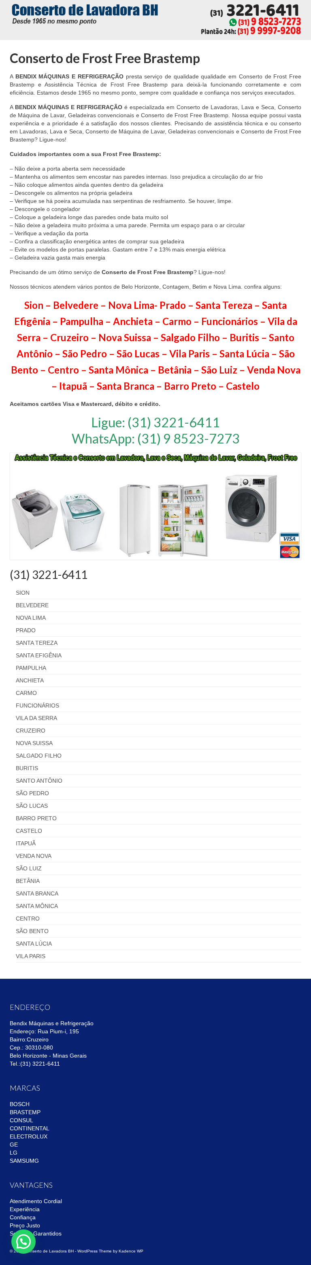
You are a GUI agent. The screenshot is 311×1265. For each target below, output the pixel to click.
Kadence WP (131, 1251)
